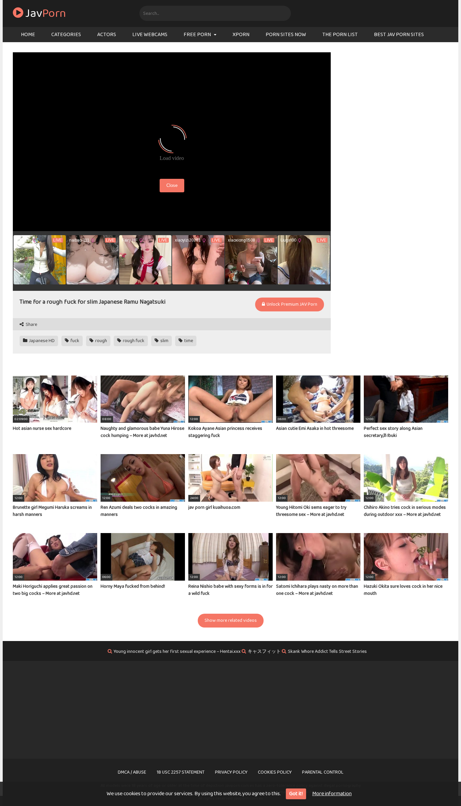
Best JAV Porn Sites (399, 34)
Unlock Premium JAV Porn (291, 304)
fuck (74, 340)
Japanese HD (41, 340)
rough (100, 340)
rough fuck (133, 340)
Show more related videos (231, 620)
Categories (66, 34)
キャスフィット (264, 651)
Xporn (241, 34)
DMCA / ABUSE (132, 772)
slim (163, 340)
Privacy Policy (231, 772)
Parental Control (323, 772)
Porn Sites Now (286, 34)
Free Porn (197, 34)
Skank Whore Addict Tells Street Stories (327, 651)
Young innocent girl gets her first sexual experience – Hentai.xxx (177, 651)
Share (31, 324)
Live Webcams (149, 34)
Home (28, 34)
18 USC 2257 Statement (181, 772)
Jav (44, 13)
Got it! (296, 793)
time (188, 340)
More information (332, 793)
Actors (106, 34)
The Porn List (340, 34)
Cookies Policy (275, 772)
